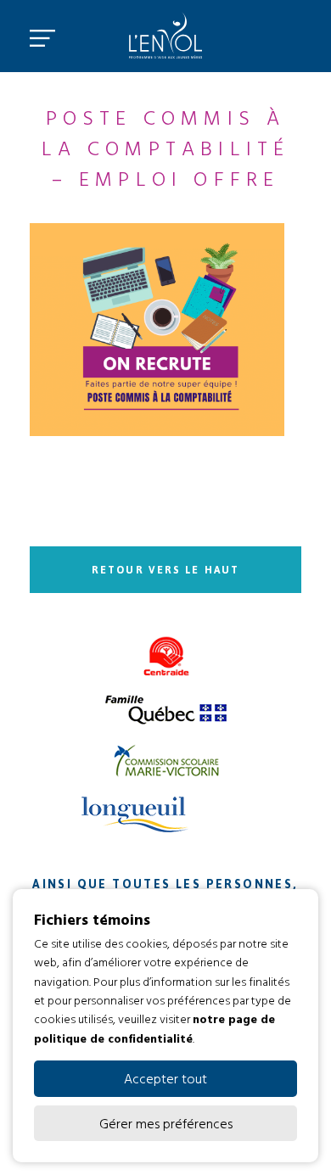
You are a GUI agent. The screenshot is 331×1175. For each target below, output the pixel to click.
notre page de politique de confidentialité (154, 1028)
